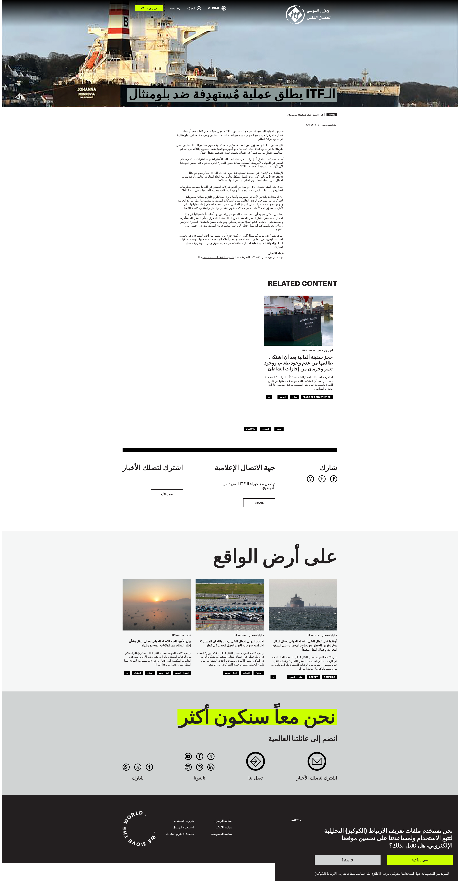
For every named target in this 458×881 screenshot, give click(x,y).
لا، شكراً (347, 860)
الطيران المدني (296, 676)
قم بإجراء (152, 8)
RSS (188, 767)
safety (313, 676)
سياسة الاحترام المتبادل (180, 833)
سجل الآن (167, 494)
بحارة (294, 396)
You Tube (188, 756)
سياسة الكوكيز (223, 827)
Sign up (317, 763)
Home (331, 114)
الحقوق (259, 672)
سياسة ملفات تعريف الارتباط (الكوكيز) (340, 873)
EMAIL (259, 503)
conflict (329, 676)
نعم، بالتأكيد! (420, 860)
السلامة (246, 672)
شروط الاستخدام (184, 820)
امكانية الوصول (223, 820)
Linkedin (211, 767)
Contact (255, 763)
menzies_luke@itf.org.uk (218, 257)
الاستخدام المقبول (183, 827)
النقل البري (164, 672)
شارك (328, 467)
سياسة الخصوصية (221, 833)
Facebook (199, 756)
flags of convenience (317, 396)
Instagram (199, 767)
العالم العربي (231, 672)
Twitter (211, 756)
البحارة (283, 396)
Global (250, 428)
